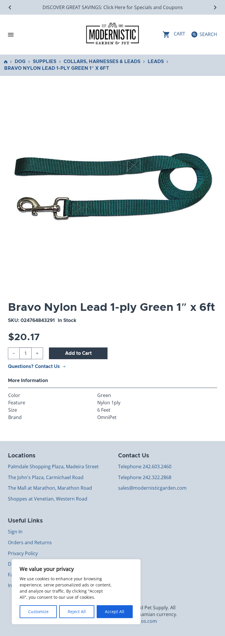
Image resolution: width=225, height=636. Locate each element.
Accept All (114, 611)
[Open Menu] (11, 34)
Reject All (77, 611)
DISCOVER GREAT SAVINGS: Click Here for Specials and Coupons (112, 7)
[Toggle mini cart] (174, 34)
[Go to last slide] (10, 7)
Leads (156, 61)
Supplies (44, 61)
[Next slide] (215, 7)
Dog (20, 61)
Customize (38, 611)
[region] (76, 591)
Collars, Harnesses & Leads (102, 61)
